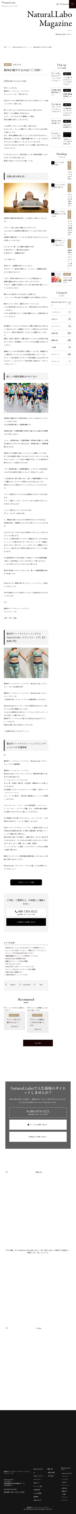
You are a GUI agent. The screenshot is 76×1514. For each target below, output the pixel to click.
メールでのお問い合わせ (38, 1124)
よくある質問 (37, 1493)
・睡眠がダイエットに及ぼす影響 (16, 961)
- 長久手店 (50, 1476)
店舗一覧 (50, 1469)
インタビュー (60, 312)
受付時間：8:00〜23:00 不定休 (38, 1112)
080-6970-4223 (12, 1489)
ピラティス (60, 361)
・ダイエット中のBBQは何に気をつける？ (19, 953)
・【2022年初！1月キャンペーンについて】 (19, 966)
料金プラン (37, 1483)
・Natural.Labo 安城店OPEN (14, 958)
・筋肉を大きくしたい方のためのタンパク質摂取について (24, 948)
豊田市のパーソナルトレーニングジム (38, 1507)
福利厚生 (36, 1497)
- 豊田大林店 (51, 1472)
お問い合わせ (37, 1500)
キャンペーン (61, 326)
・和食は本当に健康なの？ (13, 972)
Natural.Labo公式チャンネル (61, 303)
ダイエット (61, 354)
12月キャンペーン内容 (26, 882)
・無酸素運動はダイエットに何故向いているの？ (21, 956)
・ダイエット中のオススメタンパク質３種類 (19, 969)
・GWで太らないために (12, 964)
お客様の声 (37, 1490)
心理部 (61, 347)
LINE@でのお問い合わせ (26, 922)
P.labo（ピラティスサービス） (39, 1477)
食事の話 (61, 333)
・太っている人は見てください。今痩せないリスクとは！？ (25, 950)
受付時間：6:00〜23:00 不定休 (27, 912)
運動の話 (61, 340)
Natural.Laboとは (38, 1470)
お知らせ (61, 319)
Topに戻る (38, 1043)
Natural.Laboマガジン (66, 1468)
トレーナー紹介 (38, 1486)
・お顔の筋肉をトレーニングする (16, 975)
